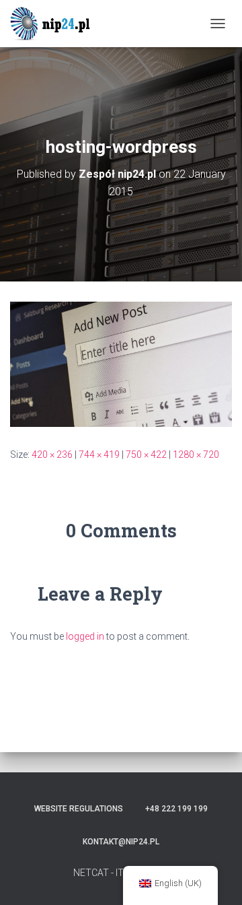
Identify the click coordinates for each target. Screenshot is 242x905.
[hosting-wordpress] (121, 363)
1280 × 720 (196, 454)
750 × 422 (146, 454)
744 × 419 (99, 454)
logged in (85, 636)
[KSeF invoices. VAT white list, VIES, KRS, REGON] (57, 23)
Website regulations (78, 808)
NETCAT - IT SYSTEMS (121, 872)
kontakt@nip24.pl (121, 841)
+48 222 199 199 (176, 808)
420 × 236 (52, 454)
